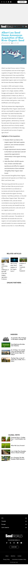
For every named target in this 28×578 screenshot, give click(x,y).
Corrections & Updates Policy (19, 559)
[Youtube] (11, 2)
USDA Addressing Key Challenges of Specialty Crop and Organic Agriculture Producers (5, 271)
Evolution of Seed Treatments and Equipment (22, 267)
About (7, 556)
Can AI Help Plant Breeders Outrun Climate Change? (18, 452)
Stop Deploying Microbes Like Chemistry (18, 345)
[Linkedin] (8, 2)
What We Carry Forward (17, 445)
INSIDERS (13, 334)
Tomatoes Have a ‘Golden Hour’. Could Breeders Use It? (18, 439)
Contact (19, 556)
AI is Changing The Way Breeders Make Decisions (17, 458)
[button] (26, 26)
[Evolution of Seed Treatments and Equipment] (23, 261)
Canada (3, 521)
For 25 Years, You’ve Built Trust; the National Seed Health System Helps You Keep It (18, 352)
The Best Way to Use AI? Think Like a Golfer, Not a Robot (18, 359)
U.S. (15, 26)
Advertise (13, 556)
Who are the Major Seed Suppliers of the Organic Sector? (14, 267)
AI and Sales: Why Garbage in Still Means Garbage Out (18, 338)
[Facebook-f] (2, 2)
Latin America (5, 527)
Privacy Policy (6, 559)
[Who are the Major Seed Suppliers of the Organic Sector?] (14, 262)
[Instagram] (6, 2)
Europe (3, 524)
